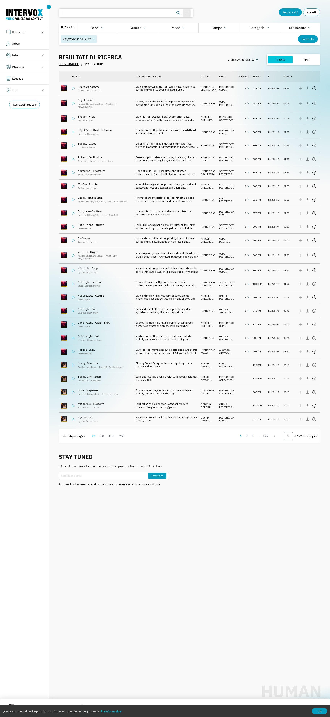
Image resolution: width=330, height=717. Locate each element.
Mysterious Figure (91, 295)
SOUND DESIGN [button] (205, 365)
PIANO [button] (204, 353)
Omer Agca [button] (84, 299)
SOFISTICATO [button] (227, 120)
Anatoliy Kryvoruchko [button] (91, 201)
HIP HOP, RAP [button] (208, 86)
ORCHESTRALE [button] (209, 174)
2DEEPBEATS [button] (84, 228)
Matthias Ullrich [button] (88, 407)
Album (306, 59)
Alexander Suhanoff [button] (90, 90)
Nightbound (85, 100)
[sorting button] (243, 59)
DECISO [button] (223, 309)
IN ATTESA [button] (227, 395)
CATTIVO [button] (224, 353)
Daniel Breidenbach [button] (111, 367)
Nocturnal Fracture (91, 170)
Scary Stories (88, 363)
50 (102, 436)
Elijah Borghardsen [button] (90, 340)
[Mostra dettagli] (314, 88)
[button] (97, 28)
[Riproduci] (73, 88)
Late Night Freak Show (94, 322)
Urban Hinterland (90, 197)
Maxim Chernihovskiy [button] (90, 104)
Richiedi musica (24, 104)
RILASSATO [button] (225, 116)
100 (111, 436)
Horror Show (86, 349)
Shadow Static (88, 184)
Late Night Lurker (91, 224)
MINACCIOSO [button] (226, 366)
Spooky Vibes (87, 143)
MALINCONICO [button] (227, 157)
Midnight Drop (88, 268)
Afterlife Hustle (90, 157)
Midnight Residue (90, 282)
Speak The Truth (89, 376)
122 (266, 436)
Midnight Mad (87, 309)
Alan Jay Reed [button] (86, 161)
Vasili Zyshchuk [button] (117, 201)
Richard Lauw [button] (110, 394)
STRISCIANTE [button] (226, 312)
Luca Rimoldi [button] (110, 215)
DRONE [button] (205, 393)
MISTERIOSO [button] (226, 86)
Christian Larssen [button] (89, 380)
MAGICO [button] (224, 241)
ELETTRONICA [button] (208, 89)
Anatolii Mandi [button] (87, 242)
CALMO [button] (223, 295)
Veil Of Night (88, 252)
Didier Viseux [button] (86, 147)
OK (320, 711)
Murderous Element (91, 403)
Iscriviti (157, 475)
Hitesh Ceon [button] (105, 161)
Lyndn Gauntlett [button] (88, 272)
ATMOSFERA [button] (207, 390)
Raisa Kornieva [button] (87, 188)
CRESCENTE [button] (225, 380)
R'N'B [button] (204, 160)
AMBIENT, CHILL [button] (206, 118)
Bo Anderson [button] (85, 120)
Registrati (290, 12)
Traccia (280, 59)
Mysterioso (85, 417)
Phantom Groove (88, 86)
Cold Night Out (88, 336)
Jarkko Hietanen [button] (88, 312)
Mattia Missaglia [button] (88, 134)
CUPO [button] (222, 89)
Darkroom (84, 238)
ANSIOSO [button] (224, 350)
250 (122, 436)
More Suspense (88, 390)
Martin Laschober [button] (88, 394)
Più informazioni (111, 711)
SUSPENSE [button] (225, 393)
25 (94, 436)
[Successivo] (274, 436)
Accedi (311, 12)
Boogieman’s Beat (90, 211)
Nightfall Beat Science (95, 130)
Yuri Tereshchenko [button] (89, 174)
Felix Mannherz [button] (87, 367)
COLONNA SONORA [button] (206, 287)
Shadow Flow (86, 116)
